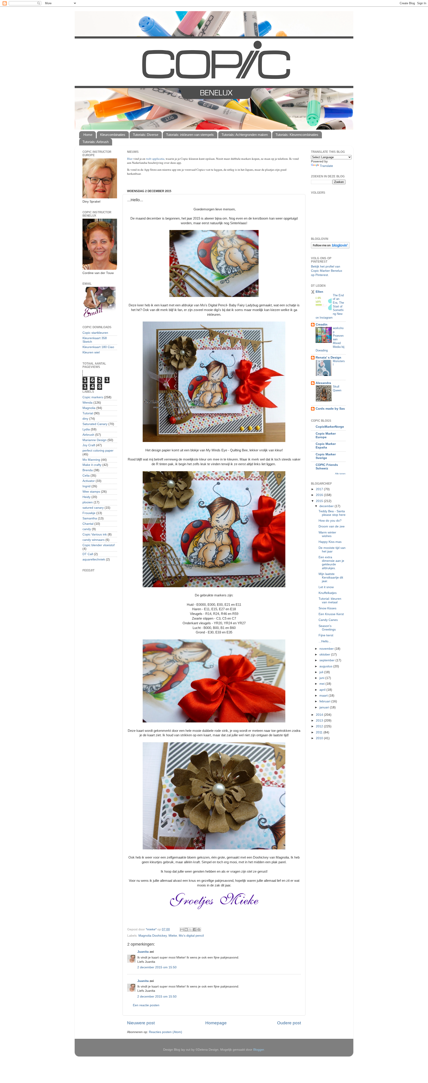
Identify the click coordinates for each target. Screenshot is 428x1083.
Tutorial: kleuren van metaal (330, 600)
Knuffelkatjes (328, 593)
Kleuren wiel (91, 352)
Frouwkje (88, 513)
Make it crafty (91, 465)
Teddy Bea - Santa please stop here (332, 513)
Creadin (321, 324)
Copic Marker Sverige (326, 456)
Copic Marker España (326, 445)
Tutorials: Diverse (145, 135)
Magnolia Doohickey (152, 935)
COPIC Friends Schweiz (327, 466)
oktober (325, 654)
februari (325, 701)
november (327, 648)
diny (85, 418)
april (322, 689)
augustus (326, 666)
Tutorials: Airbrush (95, 142)
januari (324, 707)
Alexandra (323, 383)
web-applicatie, (155, 159)
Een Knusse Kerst (331, 614)
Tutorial (87, 413)
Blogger (258, 1049)
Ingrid (86, 486)
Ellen (319, 291)
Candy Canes (328, 620)
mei (322, 683)
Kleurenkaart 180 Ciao (98, 347)
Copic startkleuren (95, 332)
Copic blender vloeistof (98, 545)
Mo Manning (91, 459)
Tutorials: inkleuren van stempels (190, 135)
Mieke (173, 935)
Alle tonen (340, 473)
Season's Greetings (327, 627)
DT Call (87, 554)
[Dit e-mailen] (182, 929)
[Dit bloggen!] (186, 929)
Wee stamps (91, 491)
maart (324, 695)
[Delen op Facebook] (194, 929)
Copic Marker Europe (326, 435)
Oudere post (289, 1023)
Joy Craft (88, 445)
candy (86, 529)
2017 (320, 489)
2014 (320, 714)
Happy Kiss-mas (330, 542)
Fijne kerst (326, 635)
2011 (319, 732)
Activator (88, 481)
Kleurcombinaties (112, 135)
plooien (87, 502)
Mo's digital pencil (191, 935)
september (327, 660)
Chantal (87, 523)
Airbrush (88, 434)
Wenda (87, 402)
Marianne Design (94, 440)
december (327, 506)
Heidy (86, 497)
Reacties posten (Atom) (165, 1032)
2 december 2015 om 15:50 (157, 967)
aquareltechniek (93, 559)
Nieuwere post (141, 1023)
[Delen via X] (190, 929)
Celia (86, 475)
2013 (320, 720)
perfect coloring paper (97, 450)
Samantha (89, 518)
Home (87, 135)
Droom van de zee (332, 526)
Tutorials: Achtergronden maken (245, 135)
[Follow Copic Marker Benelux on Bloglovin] (330, 247)
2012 (320, 726)
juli (321, 672)
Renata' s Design (328, 357)
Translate (326, 166)
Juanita (143, 951)
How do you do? (330, 520)
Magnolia (88, 408)
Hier (130, 159)
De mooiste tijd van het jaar (332, 549)
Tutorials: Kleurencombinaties (297, 135)
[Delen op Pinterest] (199, 929)
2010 (320, 738)
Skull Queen (337, 388)
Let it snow (326, 587)
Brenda (87, 470)
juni (322, 678)
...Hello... (325, 641)
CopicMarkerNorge (330, 426)
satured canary (93, 507)
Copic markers (92, 397)
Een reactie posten (146, 1005)
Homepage (216, 1023)
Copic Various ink (94, 534)
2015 (320, 501)
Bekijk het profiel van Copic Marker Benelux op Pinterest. (326, 271)
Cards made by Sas (330, 408)
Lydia (86, 429)
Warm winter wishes (327, 534)
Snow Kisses (327, 608)
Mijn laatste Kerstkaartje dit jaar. (331, 577)
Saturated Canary (94, 424)
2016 (320, 495)
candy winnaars (93, 540)
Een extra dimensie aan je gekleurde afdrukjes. (331, 563)
